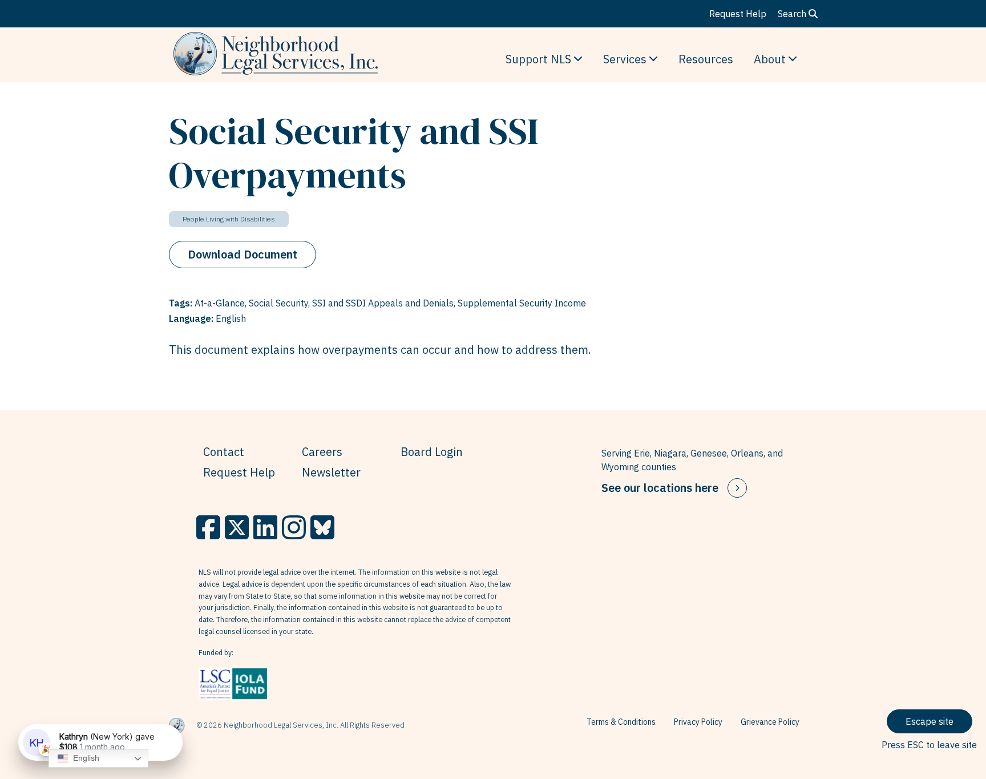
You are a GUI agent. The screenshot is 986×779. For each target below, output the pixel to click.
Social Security (278, 303)
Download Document (242, 254)
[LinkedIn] (265, 527)
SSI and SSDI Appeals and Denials (383, 303)
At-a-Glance (220, 303)
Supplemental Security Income (522, 303)
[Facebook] (208, 527)
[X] (237, 527)
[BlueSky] (322, 527)
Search (793, 13)
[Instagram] (294, 527)
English (85, 757)
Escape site (929, 721)
